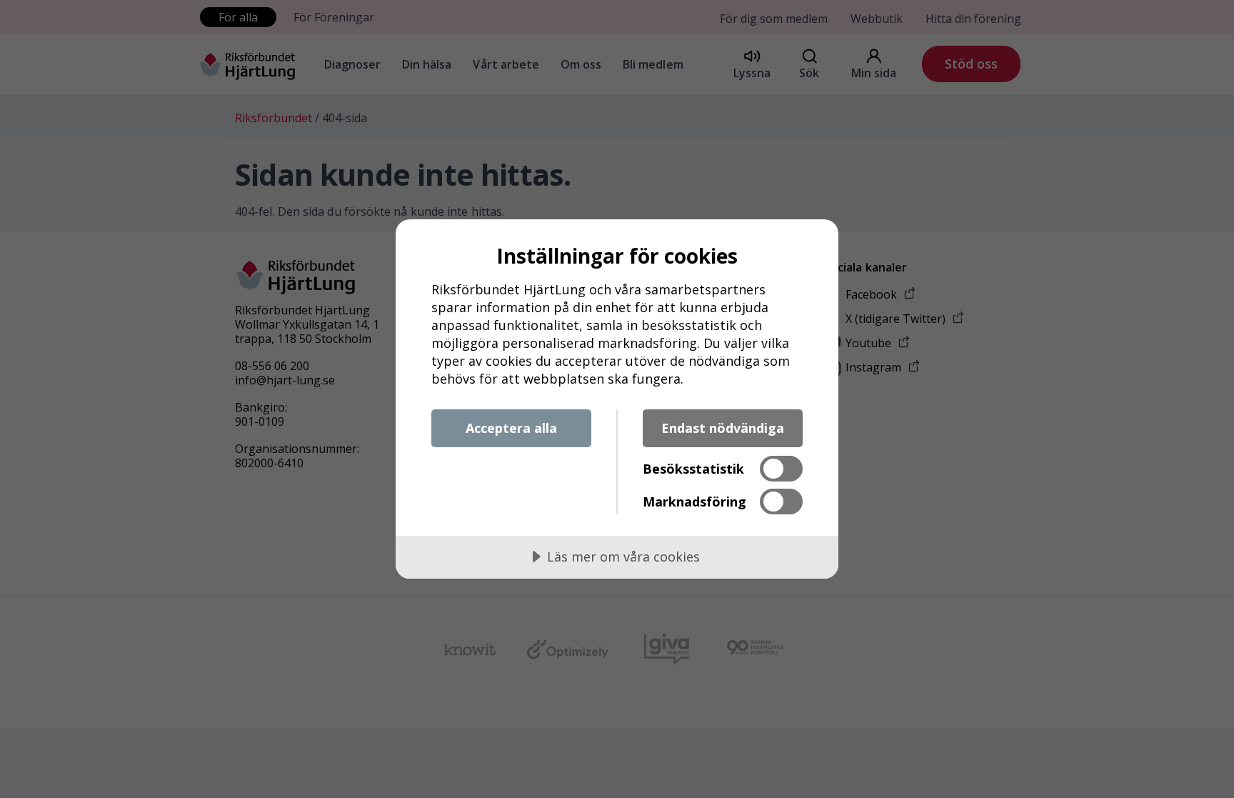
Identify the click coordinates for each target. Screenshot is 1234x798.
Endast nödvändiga (722, 428)
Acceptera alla (511, 428)
